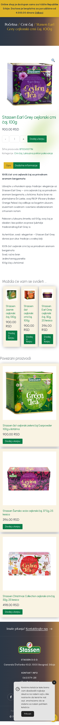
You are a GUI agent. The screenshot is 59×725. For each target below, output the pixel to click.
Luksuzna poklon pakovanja (38, 153)
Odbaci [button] (39, 12)
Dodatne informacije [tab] (26, 165)
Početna (11, 24)
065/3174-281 (29, 677)
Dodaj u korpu (37, 138)
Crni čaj (27, 24)
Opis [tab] (8, 165)
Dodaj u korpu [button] (11, 335)
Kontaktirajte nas (37, 629)
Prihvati (27, 714)
